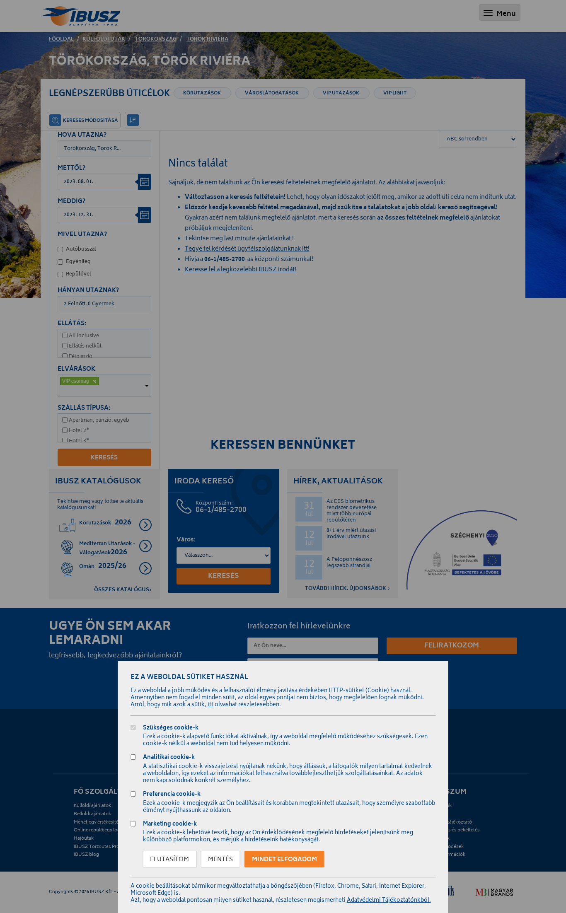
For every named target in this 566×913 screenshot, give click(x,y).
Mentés (220, 860)
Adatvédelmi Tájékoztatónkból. (389, 901)
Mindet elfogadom (284, 860)
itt (210, 705)
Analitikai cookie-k (169, 758)
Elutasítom (169, 860)
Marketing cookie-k (170, 824)
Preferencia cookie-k (172, 795)
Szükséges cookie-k (170, 728)
